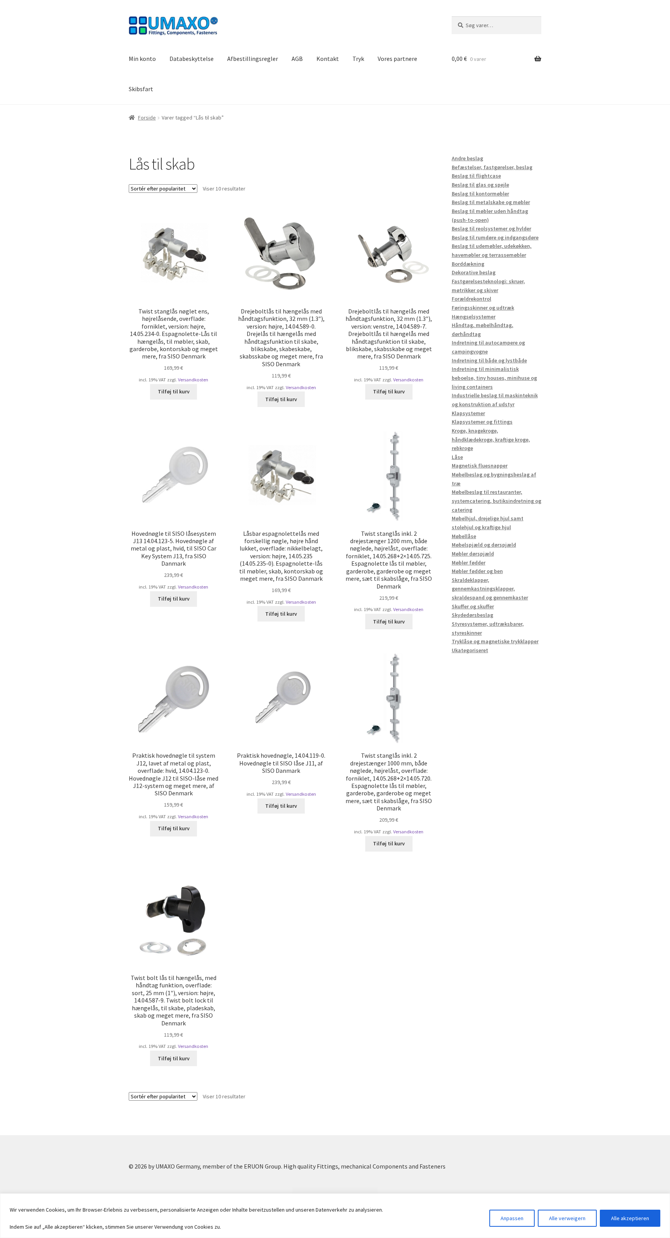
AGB (297, 58)
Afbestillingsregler (252, 58)
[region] (335, 1215)
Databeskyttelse (191, 58)
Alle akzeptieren (630, 1218)
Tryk (358, 58)
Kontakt (327, 58)
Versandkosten (193, 380)
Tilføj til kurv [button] (174, 391)
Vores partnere (397, 58)
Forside (147, 117)
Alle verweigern (567, 1218)
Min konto (142, 58)
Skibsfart (141, 89)
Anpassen (512, 1218)
